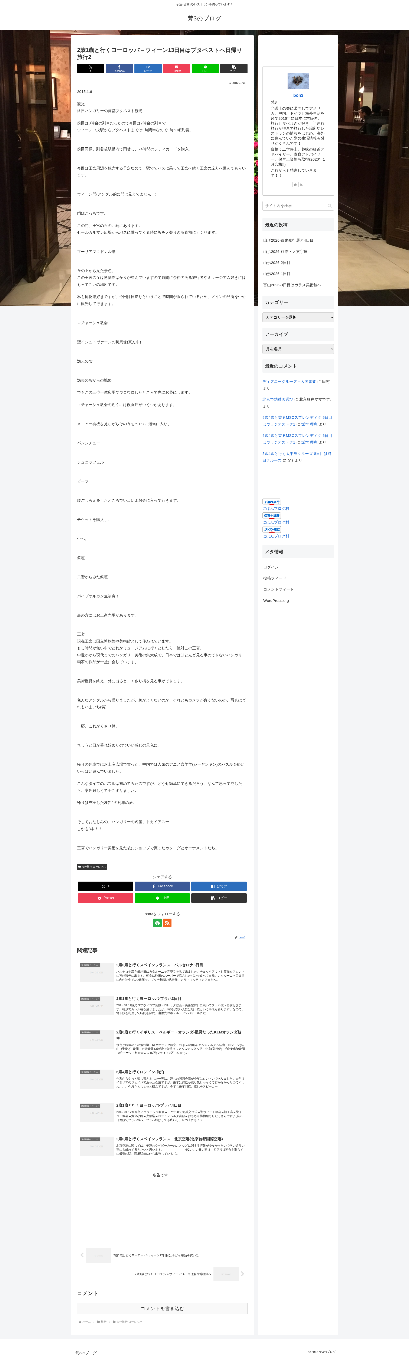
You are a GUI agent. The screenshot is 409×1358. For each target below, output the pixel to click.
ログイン (271, 567)
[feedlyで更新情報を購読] (157, 923)
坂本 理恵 (309, 424)
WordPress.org (276, 600)
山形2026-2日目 (277, 263)
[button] (234, 68)
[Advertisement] (162, 1208)
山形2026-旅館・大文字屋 (285, 251)
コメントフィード (278, 589)
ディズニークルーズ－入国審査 (289, 381)
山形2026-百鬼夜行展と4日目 (288, 240)
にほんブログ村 (275, 508)
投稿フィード (274, 578)
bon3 (298, 95)
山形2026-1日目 (277, 274)
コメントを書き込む (162, 1308)
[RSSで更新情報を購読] (167, 923)
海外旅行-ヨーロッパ (94, 866)
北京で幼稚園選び (277, 399)
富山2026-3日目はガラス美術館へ (292, 285)
